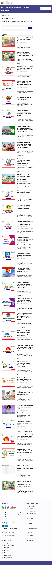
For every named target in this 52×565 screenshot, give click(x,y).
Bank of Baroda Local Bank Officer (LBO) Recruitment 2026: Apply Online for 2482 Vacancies (24, 83)
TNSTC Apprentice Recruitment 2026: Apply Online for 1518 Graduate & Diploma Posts (24, 364)
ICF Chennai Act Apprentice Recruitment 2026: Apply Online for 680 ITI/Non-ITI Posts (24, 208)
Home (2, 7)
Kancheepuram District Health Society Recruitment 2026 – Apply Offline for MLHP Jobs (25, 436)
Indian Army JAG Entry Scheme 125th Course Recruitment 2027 (25, 407)
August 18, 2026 (23, 57)
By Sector (26, 7)
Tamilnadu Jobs (9, 7)
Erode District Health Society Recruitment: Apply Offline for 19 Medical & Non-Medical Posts (25, 348)
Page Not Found (7, 15)
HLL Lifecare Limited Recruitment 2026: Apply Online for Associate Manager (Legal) (25, 422)
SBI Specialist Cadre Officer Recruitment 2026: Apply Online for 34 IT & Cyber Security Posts (24, 333)
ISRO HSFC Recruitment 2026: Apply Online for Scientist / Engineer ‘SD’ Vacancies (25, 223)
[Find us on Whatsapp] (3, 526)
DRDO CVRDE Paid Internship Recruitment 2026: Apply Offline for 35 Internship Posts (25, 300)
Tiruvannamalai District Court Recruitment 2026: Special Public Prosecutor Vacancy (25, 39)
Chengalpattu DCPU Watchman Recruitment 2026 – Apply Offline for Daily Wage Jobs (25, 468)
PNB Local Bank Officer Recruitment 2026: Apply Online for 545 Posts (23, 269)
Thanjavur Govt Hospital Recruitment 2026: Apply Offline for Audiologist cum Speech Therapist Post (24, 161)
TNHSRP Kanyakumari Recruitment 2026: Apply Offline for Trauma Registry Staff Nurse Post (24, 177)
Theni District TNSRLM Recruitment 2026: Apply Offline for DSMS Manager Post (25, 53)
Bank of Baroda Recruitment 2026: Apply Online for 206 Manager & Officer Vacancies (24, 379)
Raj (18, 42)
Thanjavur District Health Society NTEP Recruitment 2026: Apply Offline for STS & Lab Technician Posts (24, 145)
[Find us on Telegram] (6, 526)
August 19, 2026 (23, 42)
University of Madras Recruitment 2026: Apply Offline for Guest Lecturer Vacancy (24, 113)
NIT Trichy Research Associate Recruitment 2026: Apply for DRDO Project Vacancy (25, 68)
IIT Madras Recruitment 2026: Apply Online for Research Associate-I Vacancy (25, 97)
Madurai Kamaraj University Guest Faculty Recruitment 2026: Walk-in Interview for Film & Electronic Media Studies (24, 316)
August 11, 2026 (23, 133)
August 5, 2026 (23, 439)
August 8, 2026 (23, 195)
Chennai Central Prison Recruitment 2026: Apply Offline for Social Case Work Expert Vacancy (24, 285)
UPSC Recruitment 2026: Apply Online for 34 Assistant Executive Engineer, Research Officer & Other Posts (25, 238)
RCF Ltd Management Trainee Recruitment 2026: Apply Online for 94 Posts (25, 192)
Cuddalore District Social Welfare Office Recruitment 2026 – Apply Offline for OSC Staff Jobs (24, 452)
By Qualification (18, 7)
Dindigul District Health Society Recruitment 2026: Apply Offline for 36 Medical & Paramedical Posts (25, 129)
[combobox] (45, 8)
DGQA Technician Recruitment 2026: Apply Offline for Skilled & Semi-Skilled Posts (25, 392)
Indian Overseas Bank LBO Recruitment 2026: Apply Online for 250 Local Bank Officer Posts (24, 254)
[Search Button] (30, 28)
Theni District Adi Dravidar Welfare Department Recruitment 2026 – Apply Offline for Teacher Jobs (24, 484)
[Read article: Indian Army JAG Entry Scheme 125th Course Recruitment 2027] (8, 409)
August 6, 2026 (23, 368)
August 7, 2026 (23, 289)
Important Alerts (5, 10)
